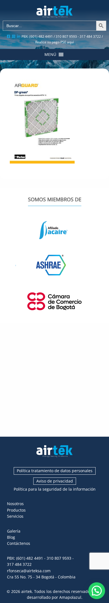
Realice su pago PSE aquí (54, 42)
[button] (50, 54)
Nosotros (15, 503)
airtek (26, 591)
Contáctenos (18, 543)
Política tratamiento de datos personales (55, 470)
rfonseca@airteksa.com (29, 570)
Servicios (15, 516)
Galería (13, 531)
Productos (16, 510)
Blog (11, 537)
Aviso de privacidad (54, 481)
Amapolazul (70, 597)
